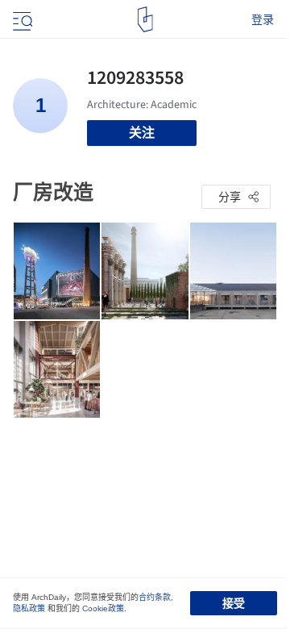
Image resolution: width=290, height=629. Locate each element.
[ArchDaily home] (145, 19)
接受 (233, 603)
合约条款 (155, 597)
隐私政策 (29, 608)
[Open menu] (21, 19)
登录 (262, 19)
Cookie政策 (103, 608)
